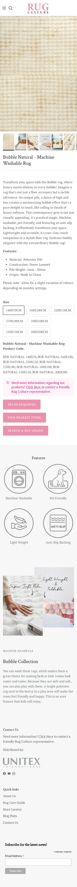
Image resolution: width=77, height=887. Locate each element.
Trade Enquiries (22, 404)
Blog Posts (10, 816)
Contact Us (10, 822)
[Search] (12, 8)
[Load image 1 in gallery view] (38, 74)
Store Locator (12, 809)
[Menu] (4, 8)
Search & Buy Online (25, 430)
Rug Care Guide (14, 802)
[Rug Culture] (38, 8)
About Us (9, 796)
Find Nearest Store (24, 417)
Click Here (33, 387)
